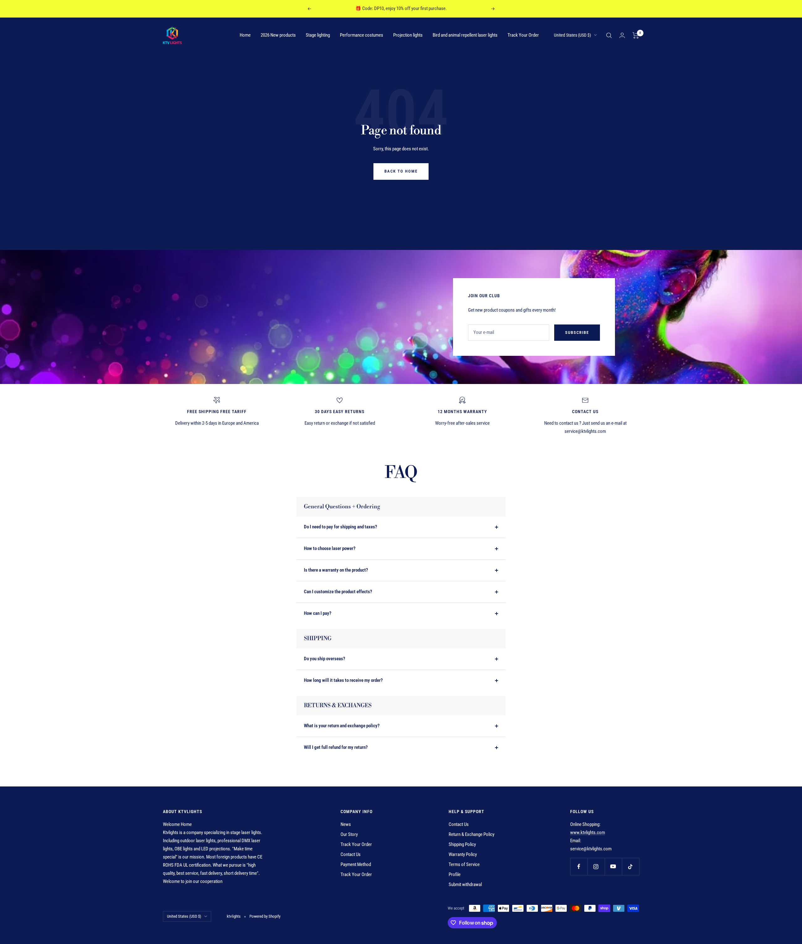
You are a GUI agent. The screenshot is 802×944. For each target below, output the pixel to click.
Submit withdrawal (465, 884)
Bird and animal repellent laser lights (465, 35)
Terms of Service (464, 864)
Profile (455, 874)
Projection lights (408, 35)
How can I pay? (317, 613)
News (346, 824)
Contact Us (351, 854)
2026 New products (278, 35)
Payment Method (356, 864)
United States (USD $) (572, 35)
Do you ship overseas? (324, 658)
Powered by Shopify (264, 916)
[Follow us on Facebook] (578, 866)
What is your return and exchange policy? (342, 726)
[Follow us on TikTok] (630, 866)
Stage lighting (318, 35)
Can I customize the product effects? (338, 591)
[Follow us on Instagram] (596, 866)
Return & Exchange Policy (471, 834)
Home (245, 35)
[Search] (609, 35)
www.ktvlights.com (587, 832)
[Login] (622, 35)
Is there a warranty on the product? (336, 570)
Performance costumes (361, 35)
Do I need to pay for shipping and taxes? (340, 527)
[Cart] (636, 35)
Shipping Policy (462, 844)
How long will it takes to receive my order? (343, 680)
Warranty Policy (463, 854)
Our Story (349, 834)
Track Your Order (523, 35)
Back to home (401, 171)
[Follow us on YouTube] (613, 866)
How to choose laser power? (330, 548)
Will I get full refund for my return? (336, 747)
